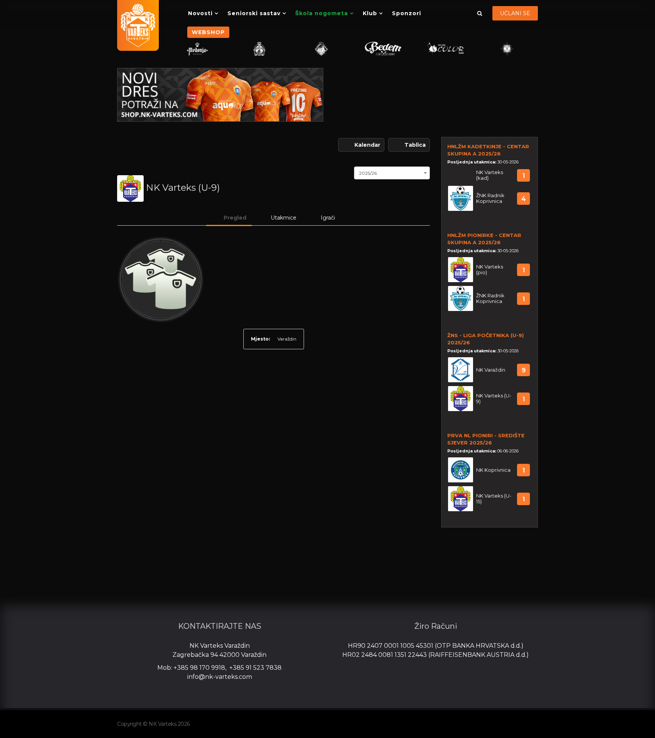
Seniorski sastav (253, 13)
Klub (370, 13)
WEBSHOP (208, 32)
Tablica (415, 144)
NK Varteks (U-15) (493, 498)
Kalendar (367, 144)
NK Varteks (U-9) (493, 398)
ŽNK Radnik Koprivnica (490, 198)
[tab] (229, 217)
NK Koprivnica (493, 470)
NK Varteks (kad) (489, 175)
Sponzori (406, 13)
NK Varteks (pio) (489, 269)
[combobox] (391, 172)
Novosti (200, 13)
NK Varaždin (490, 370)
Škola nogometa (321, 13)
